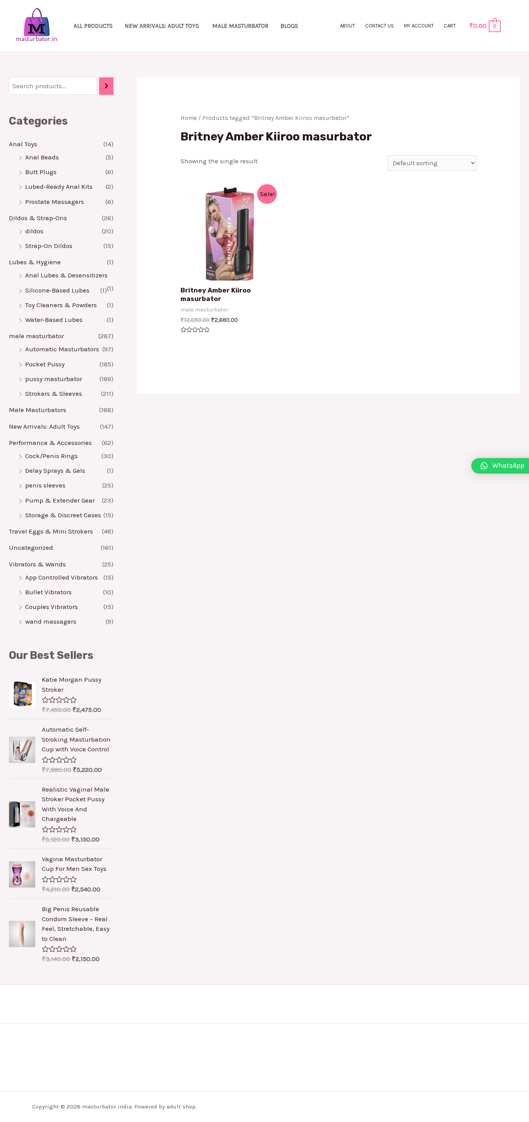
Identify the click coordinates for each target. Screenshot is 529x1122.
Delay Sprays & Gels (55, 470)
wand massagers (50, 621)
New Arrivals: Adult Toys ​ (163, 25)
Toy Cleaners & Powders (61, 305)
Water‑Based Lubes (53, 319)
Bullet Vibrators (48, 592)
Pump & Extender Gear (60, 500)
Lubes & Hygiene (35, 262)
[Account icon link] (511, 25)
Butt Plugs (41, 172)
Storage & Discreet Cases (63, 515)
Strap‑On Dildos (48, 246)
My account (419, 26)
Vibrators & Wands (37, 564)
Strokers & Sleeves (53, 393)
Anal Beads (42, 157)
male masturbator (240, 25)
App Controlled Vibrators (61, 577)
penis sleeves (45, 485)
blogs (289, 25)
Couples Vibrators (51, 607)
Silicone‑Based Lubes (57, 290)
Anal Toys (23, 144)
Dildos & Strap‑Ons (38, 218)
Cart (450, 26)
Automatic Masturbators (62, 349)
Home (188, 118)
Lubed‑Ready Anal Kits (59, 186)
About (347, 26)
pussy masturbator (53, 379)
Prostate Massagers (54, 201)
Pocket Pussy (45, 364)
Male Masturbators (37, 410)
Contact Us (379, 26)
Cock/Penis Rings (51, 456)
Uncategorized (31, 547)
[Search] (106, 86)
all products (93, 25)
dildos (34, 231)
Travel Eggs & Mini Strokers (51, 531)
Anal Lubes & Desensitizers (66, 275)
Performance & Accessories (50, 442)
